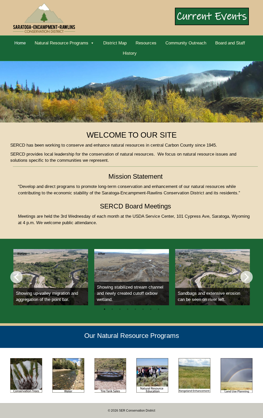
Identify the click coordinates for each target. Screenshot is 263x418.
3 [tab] (120, 309)
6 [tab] (143, 309)
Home (20, 43)
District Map (115, 43)
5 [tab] (135, 309)
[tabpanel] (50, 277)
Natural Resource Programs (61, 43)
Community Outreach (185, 43)
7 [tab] (150, 309)
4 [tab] (127, 309)
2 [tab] (112, 309)
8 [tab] (158, 309)
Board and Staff (230, 43)
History (130, 53)
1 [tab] (104, 309)
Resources (146, 43)
